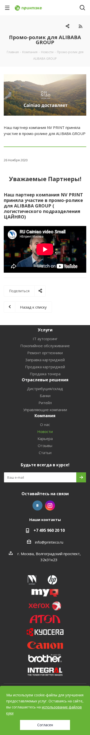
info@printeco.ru (49, 542)
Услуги (45, 330)
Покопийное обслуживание (45, 345)
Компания (45, 415)
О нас (45, 424)
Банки (45, 395)
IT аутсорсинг (45, 338)
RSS (80, 26)
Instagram (50, 505)
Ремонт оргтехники (45, 352)
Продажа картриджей (45, 366)
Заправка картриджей (45, 359)
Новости (45, 431)
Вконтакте (37, 505)
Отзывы (45, 445)
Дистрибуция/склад (45, 388)
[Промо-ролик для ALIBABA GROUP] (45, 95)
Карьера (45, 438)
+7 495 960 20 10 (49, 530)
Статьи (45, 452)
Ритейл (45, 402)
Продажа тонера (45, 373)
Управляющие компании (45, 409)
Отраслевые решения (45, 380)
